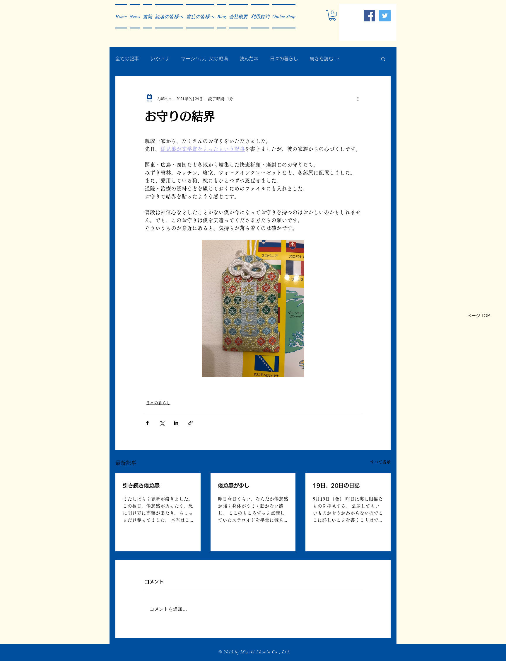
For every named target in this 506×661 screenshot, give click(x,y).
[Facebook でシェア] (147, 423)
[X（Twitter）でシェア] (162, 423)
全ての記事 (127, 58)
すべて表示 (380, 462)
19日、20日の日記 (336, 485)
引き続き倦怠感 (141, 485)
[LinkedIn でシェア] (176, 423)
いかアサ (160, 58)
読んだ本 (249, 58)
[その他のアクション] (357, 98)
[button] (134, 16)
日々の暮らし (284, 58)
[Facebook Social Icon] (369, 15)
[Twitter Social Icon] (385, 15)
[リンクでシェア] (190, 423)
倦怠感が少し (233, 485)
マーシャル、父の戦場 (204, 58)
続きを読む (321, 58)
